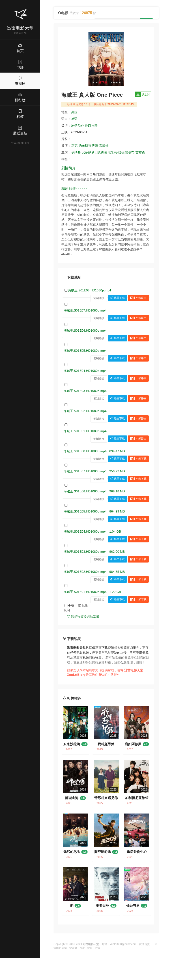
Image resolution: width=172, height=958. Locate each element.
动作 (81, 125)
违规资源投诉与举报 (84, 617)
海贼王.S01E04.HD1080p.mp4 (85, 370)
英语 (74, 119)
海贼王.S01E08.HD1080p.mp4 (89, 290)
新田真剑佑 (99, 152)
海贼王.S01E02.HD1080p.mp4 (85, 411)
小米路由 (141, 298)
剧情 (74, 125)
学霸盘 (73, 948)
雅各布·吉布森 (135, 152)
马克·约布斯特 (81, 145)
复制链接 (98, 298)
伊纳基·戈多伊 (81, 152)
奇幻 (88, 125)
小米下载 (141, 458)
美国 (74, 112)
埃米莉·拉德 (116, 152)
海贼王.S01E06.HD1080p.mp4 (85, 330)
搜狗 (89, 948)
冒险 (94, 125)
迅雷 (97, 948)
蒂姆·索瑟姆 (100, 145)
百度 (82, 948)
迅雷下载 (119, 298)
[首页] (20, 15)
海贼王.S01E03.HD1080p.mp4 (85, 391)
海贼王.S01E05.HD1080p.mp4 (85, 350)
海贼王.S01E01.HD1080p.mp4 (85, 431)
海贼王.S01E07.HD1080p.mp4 (85, 310)
